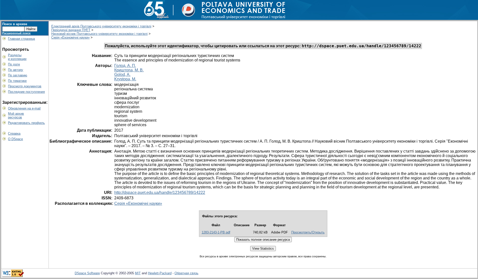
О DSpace (15, 139)
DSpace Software (87, 273)
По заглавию (17, 75)
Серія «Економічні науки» (70, 37)
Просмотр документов (24, 86)
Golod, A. (122, 74)
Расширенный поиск (16, 33)
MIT (138, 273)
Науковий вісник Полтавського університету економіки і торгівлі (99, 34)
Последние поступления (26, 92)
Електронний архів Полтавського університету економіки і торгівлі (101, 26)
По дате (14, 64)
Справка (14, 133)
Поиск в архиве (14, 24)
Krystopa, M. (125, 79)
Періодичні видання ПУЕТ (70, 30)
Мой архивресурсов (16, 115)
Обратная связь (186, 273)
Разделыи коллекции (17, 57)
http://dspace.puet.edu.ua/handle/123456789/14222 (159, 192)
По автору (15, 70)
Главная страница (21, 39)
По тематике (17, 81)
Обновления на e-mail (24, 108)
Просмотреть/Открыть (308, 232)
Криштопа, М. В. (129, 70)
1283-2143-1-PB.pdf (216, 232)
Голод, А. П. (125, 65)
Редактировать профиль (26, 123)
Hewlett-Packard (160, 273)
